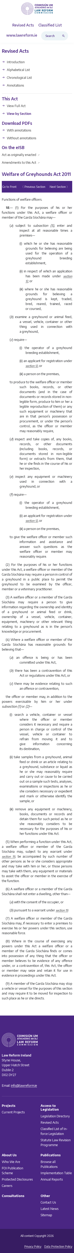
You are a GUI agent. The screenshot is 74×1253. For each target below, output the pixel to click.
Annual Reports (52, 1179)
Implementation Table (56, 1173)
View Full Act (16, 106)
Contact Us (48, 1202)
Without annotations (21, 138)
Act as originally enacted (21, 155)
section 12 (32, 366)
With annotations (18, 130)
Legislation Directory (55, 1116)
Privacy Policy (32, 1246)
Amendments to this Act (21, 162)
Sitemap (46, 1215)
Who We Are (11, 1161)
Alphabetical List (18, 70)
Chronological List (19, 77)
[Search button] (64, 35)
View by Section (18, 114)
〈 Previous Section (33, 187)
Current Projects (13, 1112)
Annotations (15, 85)
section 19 (8, 857)
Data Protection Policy (58, 1246)
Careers (7, 1185)
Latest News (50, 1208)
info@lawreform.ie (24, 1085)
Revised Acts (50, 1122)
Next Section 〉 (59, 187)
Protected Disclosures (17, 1179)
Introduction (15, 62)
